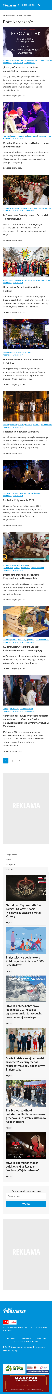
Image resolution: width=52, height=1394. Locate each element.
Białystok (19, 280)
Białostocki (8, 280)
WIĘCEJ (9, 924)
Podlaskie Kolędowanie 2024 (18, 500)
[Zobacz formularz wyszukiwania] (39, 5)
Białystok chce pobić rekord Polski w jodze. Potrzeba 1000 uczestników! (25, 961)
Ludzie (23, 60)
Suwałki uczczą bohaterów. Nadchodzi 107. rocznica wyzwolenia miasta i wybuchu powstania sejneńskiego (24, 1011)
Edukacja (7, 60)
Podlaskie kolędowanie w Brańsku (21, 431)
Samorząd (32, 136)
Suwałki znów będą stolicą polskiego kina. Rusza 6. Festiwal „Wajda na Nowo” (22, 1166)
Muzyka (30, 60)
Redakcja (26, 1339)
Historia (28, 280)
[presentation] (26, 42)
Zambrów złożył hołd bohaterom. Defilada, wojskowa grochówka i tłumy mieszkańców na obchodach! (26, 1116)
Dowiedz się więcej (14, 96)
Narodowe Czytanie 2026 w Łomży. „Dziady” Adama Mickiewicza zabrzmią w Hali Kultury (23, 910)
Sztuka (36, 425)
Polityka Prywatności (26, 1342)
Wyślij (26, 1204)
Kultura (15, 60)
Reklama (10, 1339)
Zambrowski (29, 63)
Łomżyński (8, 568)
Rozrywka (39, 60)
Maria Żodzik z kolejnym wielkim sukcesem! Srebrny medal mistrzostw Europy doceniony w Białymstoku (26, 1064)
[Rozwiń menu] (46, 5)
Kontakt (41, 1339)
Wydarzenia (18, 63)
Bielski (6, 353)
